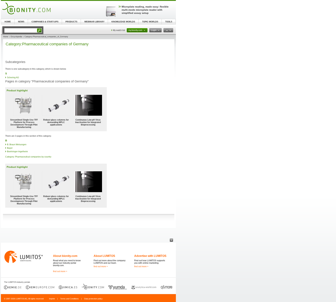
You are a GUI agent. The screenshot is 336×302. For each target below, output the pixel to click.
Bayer (10, 148)
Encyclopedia (16, 37)
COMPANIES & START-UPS (44, 21)
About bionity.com (65, 255)
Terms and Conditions (69, 299)
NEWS (21, 21)
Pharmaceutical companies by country (33, 157)
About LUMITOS (104, 255)
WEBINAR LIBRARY (94, 21)
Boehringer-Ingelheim (17, 151)
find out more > (60, 271)
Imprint (52, 299)
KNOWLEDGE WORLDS (123, 21)
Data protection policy (93, 299)
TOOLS (168, 21)
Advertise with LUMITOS (150, 255)
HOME (8, 21)
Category (9, 157)
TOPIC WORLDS (150, 21)
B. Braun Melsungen (16, 144)
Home (5, 37)
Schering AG (13, 77)
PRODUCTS (71, 21)
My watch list (119, 30)
